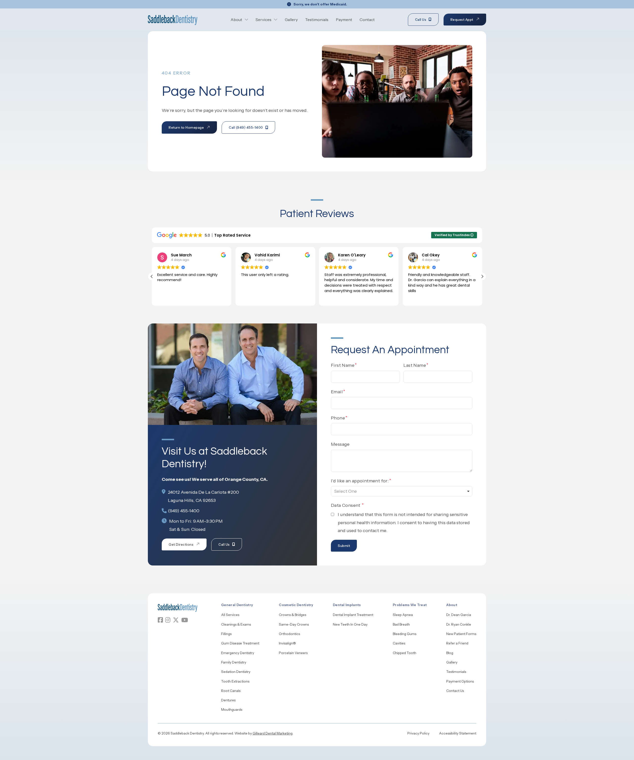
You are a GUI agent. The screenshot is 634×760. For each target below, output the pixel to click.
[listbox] (401, 491)
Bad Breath (401, 624)
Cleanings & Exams (236, 624)
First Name (342, 365)
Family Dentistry (233, 662)
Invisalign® (287, 643)
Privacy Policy (418, 733)
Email (337, 391)
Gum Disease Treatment (240, 643)
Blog (449, 653)
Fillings (226, 634)
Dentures (228, 700)
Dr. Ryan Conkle (458, 624)
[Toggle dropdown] (246, 19)
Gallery (291, 19)
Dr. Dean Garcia (458, 615)
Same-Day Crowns (294, 624)
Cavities (399, 643)
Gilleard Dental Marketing (272, 733)
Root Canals (230, 691)
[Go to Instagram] (167, 620)
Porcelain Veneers (293, 653)
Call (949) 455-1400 (246, 127)
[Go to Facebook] (160, 620)
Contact (367, 19)
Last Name (414, 365)
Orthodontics (289, 634)
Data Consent (346, 505)
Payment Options (460, 681)
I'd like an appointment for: (360, 481)
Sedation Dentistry (235, 672)
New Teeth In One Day (350, 624)
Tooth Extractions (235, 681)
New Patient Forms (461, 634)
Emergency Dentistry (237, 653)
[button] (482, 276)
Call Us (420, 20)
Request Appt (461, 20)
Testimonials (316, 19)
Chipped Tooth (404, 653)
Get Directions (181, 544)
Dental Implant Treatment (353, 615)
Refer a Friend (457, 643)
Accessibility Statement (457, 733)
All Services (230, 615)
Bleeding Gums (404, 634)
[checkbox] (332, 514)
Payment (344, 19)
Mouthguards (231, 709)
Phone (338, 418)
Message (340, 444)
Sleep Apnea (403, 615)
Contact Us (455, 691)
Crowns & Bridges (292, 615)
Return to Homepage (186, 127)
